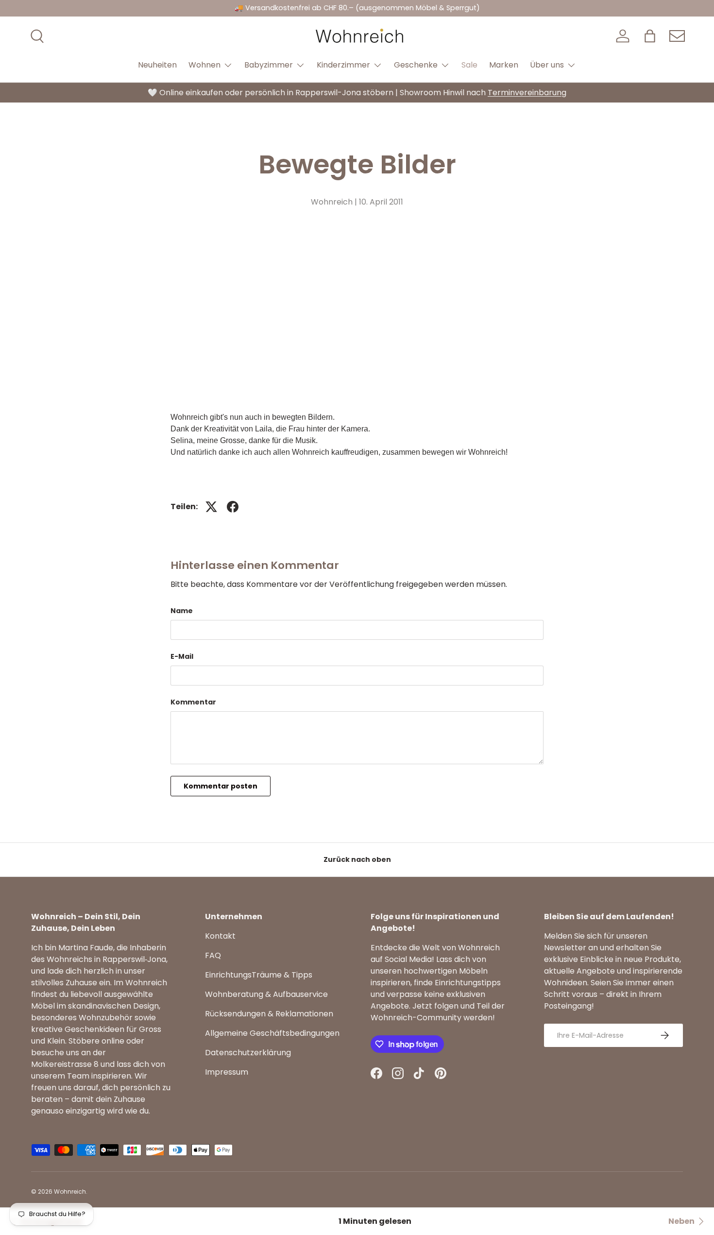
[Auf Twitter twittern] (211, 506)
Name (181, 611)
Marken (503, 64)
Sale (469, 64)
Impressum (226, 1072)
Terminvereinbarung (527, 92)
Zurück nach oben (357, 859)
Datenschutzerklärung (248, 1052)
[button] (650, 36)
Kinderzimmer (343, 64)
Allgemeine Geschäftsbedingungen (272, 1033)
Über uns (547, 64)
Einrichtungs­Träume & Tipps (258, 974)
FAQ (213, 955)
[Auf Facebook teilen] (232, 506)
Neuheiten (157, 64)
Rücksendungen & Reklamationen (269, 1013)
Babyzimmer (268, 64)
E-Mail (181, 656)
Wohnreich (70, 1191)
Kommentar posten (220, 786)
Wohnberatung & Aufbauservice (266, 994)
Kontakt (220, 936)
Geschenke (416, 64)
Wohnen (204, 64)
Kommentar (193, 702)
